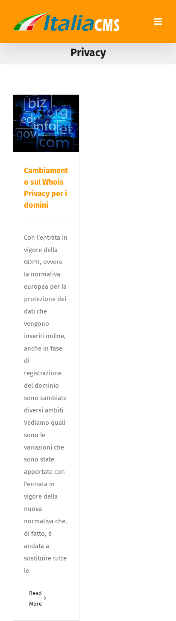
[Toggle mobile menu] (158, 21)
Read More (35, 598)
